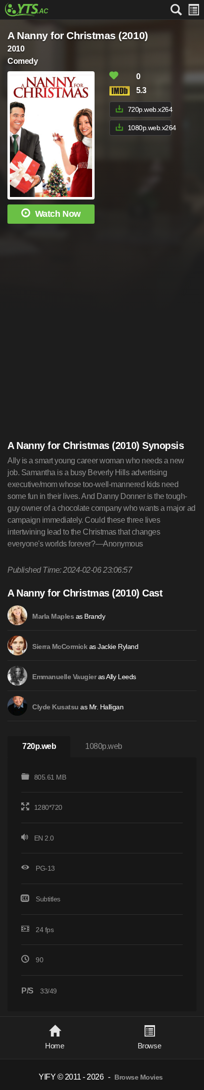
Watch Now (58, 214)
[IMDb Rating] (121, 91)
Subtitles (48, 899)
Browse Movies (138, 1077)
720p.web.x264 (149, 109)
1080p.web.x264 (149, 128)
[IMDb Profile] (17, 615)
